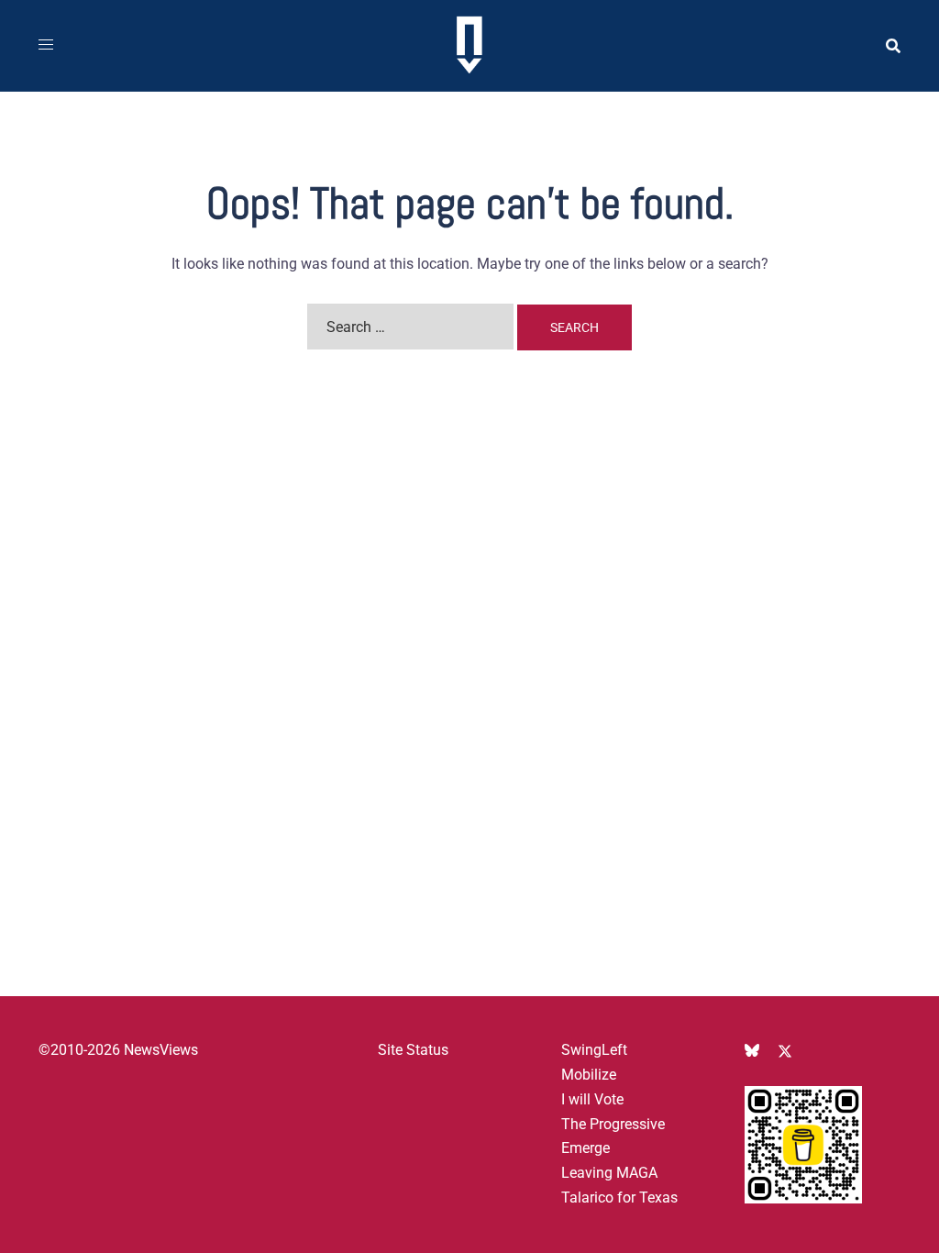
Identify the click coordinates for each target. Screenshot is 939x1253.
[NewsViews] (469, 44)
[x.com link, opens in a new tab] (785, 1050)
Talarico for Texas (619, 1197)
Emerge (585, 1148)
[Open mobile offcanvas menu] (46, 45)
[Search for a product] (893, 46)
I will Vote (592, 1099)
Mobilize (588, 1074)
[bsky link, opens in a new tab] (752, 1050)
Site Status (413, 1050)
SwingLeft (594, 1050)
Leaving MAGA (609, 1172)
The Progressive (613, 1124)
